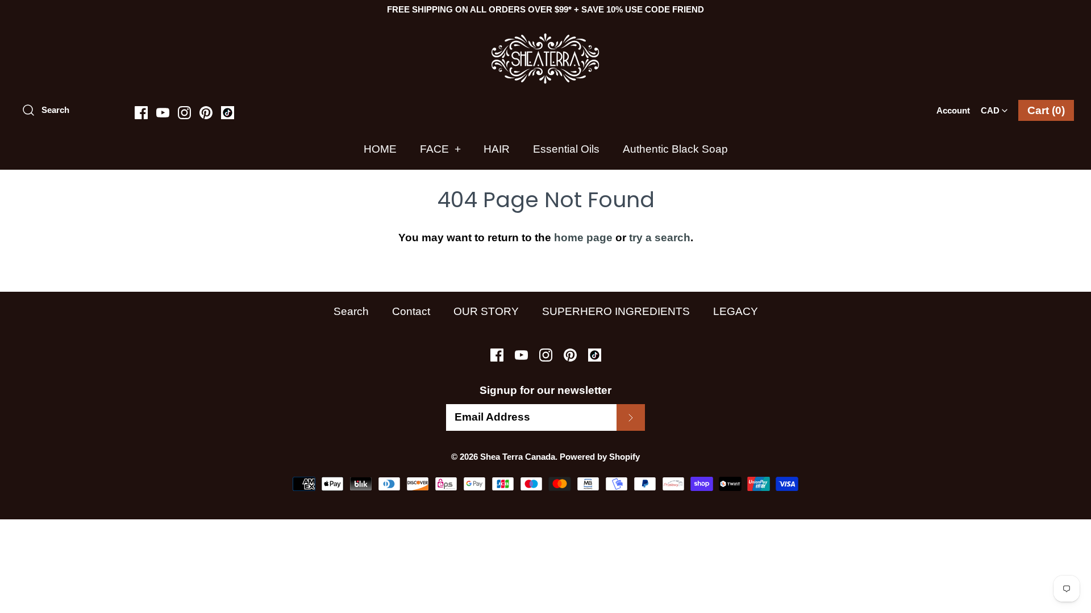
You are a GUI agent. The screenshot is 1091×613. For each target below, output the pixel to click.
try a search (659, 237)
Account (953, 110)
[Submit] (631, 417)
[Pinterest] (206, 112)
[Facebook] (141, 112)
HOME (380, 149)
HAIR (497, 149)
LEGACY (735, 311)
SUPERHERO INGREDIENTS (616, 311)
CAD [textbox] (996, 107)
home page (583, 237)
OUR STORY (486, 311)
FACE (440, 149)
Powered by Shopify (600, 456)
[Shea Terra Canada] (545, 38)
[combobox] (994, 107)
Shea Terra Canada (517, 456)
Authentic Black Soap (675, 149)
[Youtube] (162, 112)
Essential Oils (566, 149)
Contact (411, 311)
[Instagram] (184, 112)
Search (351, 311)
